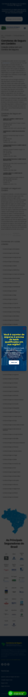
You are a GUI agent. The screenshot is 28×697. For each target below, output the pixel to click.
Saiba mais (14, 362)
